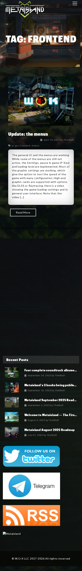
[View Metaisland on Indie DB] (12, 533)
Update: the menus (28, 134)
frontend (25, 145)
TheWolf (69, 139)
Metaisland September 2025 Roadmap (52, 400)
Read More (23, 212)
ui (13, 145)
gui (17, 145)
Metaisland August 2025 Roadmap (49, 429)
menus (36, 145)
